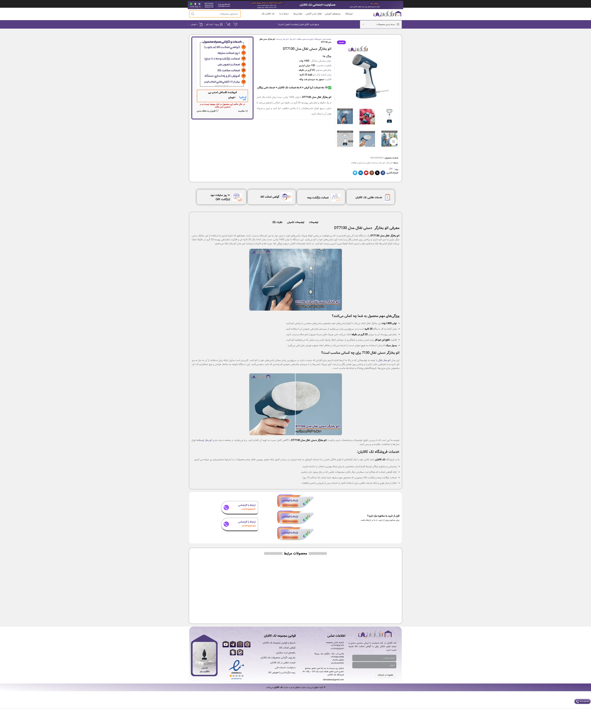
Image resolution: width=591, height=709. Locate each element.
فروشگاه (317, 39)
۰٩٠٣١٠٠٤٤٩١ (338, 660)
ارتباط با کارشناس (247, 505)
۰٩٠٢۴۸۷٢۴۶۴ (337, 663)
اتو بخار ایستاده (378, 162)
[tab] (313, 220)
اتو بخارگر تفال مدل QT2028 (321, 611)
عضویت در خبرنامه (385, 675)
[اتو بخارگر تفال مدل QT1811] (269, 584)
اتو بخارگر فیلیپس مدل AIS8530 (373, 611)
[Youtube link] (366, 173)
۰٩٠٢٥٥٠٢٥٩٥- (337, 657)
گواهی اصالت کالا (270, 197)
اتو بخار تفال (384, 360)
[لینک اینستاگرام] (371, 173)
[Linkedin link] (360, 173)
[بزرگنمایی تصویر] (393, 141)
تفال (391, 168)
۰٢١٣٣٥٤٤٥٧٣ (337, 648)
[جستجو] (192, 13)
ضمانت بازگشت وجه (318, 198)
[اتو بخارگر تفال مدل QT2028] (321, 584)
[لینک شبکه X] (377, 173)
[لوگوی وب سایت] (387, 14)
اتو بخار (389, 162)
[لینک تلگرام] (355, 173)
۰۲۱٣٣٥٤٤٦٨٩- (337, 645)
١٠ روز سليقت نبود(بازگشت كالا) (220, 197)
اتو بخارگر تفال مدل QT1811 (269, 611)
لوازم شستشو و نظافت (360, 162)
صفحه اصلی (326, 39)
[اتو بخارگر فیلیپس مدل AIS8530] (373, 584)
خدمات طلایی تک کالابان (369, 197)
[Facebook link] (383, 173)
